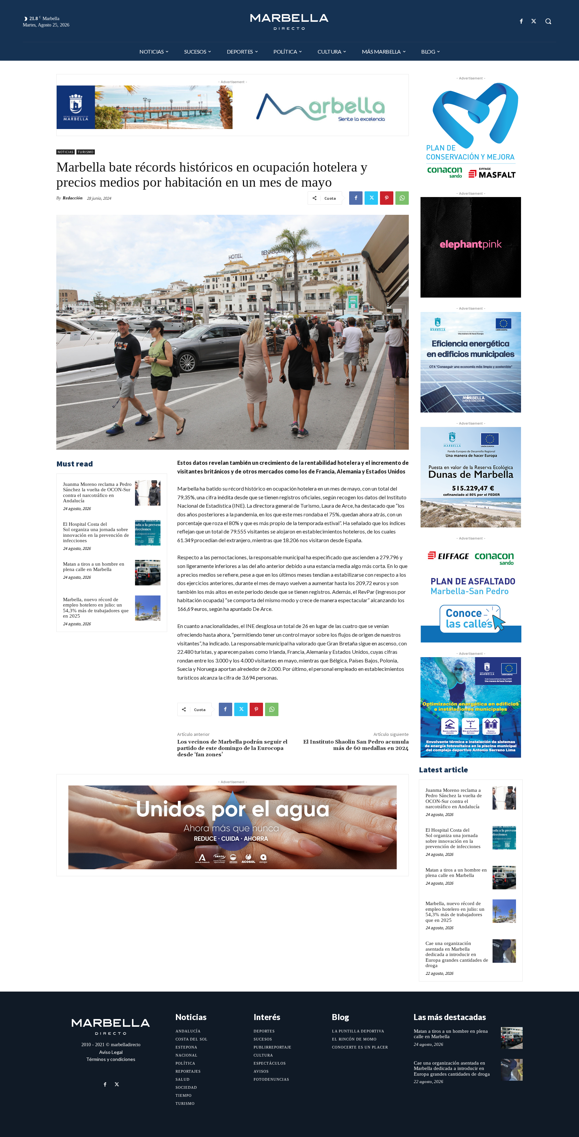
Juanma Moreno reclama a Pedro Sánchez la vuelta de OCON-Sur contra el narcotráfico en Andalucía (97, 493)
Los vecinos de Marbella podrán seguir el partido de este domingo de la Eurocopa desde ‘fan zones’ (232, 748)
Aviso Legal (111, 1052)
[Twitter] (533, 21)
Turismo (85, 152)
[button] (548, 21)
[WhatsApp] (402, 198)
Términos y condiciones (110, 1059)
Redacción (72, 197)
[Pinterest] (386, 198)
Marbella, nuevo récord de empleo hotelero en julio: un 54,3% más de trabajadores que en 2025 (96, 608)
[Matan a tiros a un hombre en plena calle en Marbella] (147, 572)
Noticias (65, 152)
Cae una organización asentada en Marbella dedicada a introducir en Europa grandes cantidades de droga (457, 954)
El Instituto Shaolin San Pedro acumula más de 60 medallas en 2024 (356, 745)
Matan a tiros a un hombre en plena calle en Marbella (93, 566)
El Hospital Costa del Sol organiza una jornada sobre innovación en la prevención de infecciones (96, 532)
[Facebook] (521, 21)
